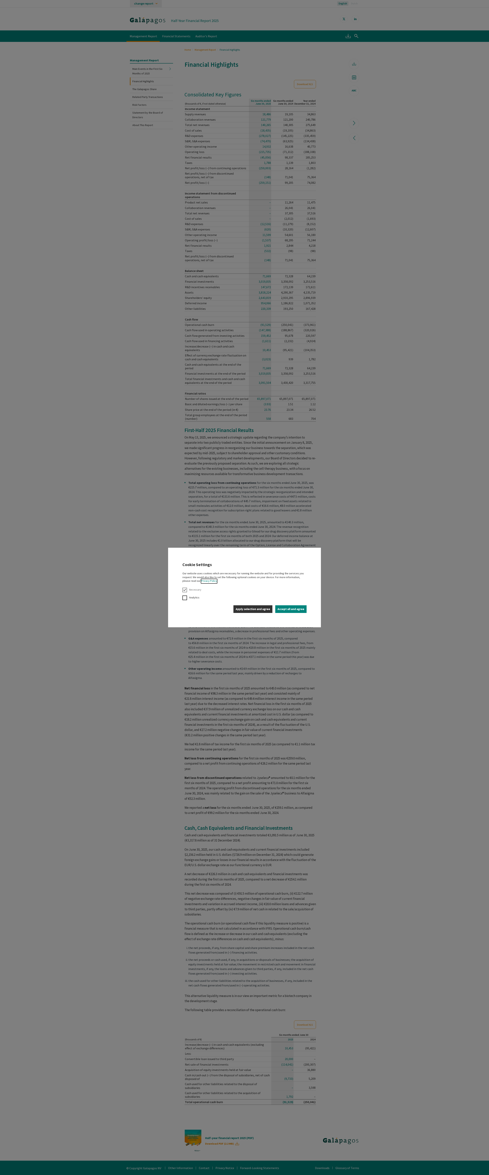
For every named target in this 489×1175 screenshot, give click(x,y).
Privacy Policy (209, 581)
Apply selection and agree (253, 609)
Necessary (195, 589)
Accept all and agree (291, 609)
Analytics (194, 597)
